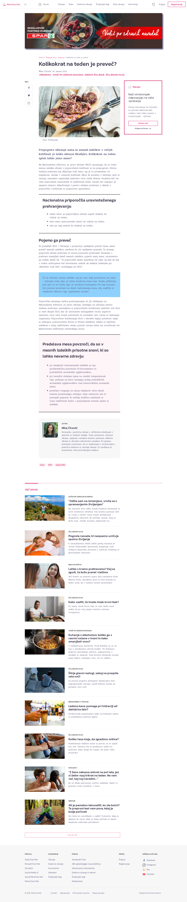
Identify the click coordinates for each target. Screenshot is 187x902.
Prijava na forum (141, 128)
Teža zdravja (118, 4)
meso (42, 465)
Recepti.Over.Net (32, 863)
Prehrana (61, 57)
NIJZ (50, 465)
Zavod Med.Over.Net (34, 876)
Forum (46, 4)
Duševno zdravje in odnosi (84, 872)
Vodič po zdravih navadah (67, 74)
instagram (151, 864)
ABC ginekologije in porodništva (86, 863)
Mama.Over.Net (32, 881)
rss (148, 869)
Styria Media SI (31, 872)
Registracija (176, 4)
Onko (71, 4)
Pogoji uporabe (98, 893)
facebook (150, 860)
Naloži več (72, 835)
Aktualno (52, 872)
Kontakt (54, 893)
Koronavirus (53, 868)
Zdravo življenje (94, 74)
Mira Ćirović (45, 71)
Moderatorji (77, 881)
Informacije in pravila (81, 893)
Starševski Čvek (79, 859)
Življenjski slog (102, 4)
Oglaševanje (65, 893)
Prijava (162, 4)
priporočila (60, 465)
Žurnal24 (29, 868)
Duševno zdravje (84, 4)
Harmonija (133, 4)
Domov (41, 57)
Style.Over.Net (31, 859)
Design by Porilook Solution (150, 893)
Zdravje (61, 4)
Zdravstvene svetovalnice (83, 868)
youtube (150, 874)
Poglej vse (143, 123)
